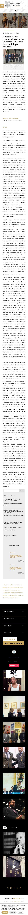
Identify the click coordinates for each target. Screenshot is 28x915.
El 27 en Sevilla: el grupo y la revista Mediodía (16, 556)
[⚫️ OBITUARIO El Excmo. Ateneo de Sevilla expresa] (14, 843)
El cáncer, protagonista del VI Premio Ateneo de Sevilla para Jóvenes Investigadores (13, 523)
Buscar (22, 491)
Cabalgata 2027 (13, 515)
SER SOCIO (10, 639)
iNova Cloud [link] (17, 898)
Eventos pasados (14, 503)
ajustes (22, 909)
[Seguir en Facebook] (14, 888)
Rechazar (12, 912)
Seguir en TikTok (14, 665)
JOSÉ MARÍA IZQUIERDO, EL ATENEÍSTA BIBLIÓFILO (12, 499)
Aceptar (5, 912)
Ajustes (20, 912)
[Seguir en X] (8, 888)
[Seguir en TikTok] (20, 888)
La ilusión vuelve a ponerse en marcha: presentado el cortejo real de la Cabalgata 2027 (13, 511)
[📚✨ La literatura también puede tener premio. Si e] (14, 867)
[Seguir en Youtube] (17, 888)
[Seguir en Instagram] (11, 888)
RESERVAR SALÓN (13, 643)
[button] (2, 6)
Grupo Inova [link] (16, 901)
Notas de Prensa (14, 527)
